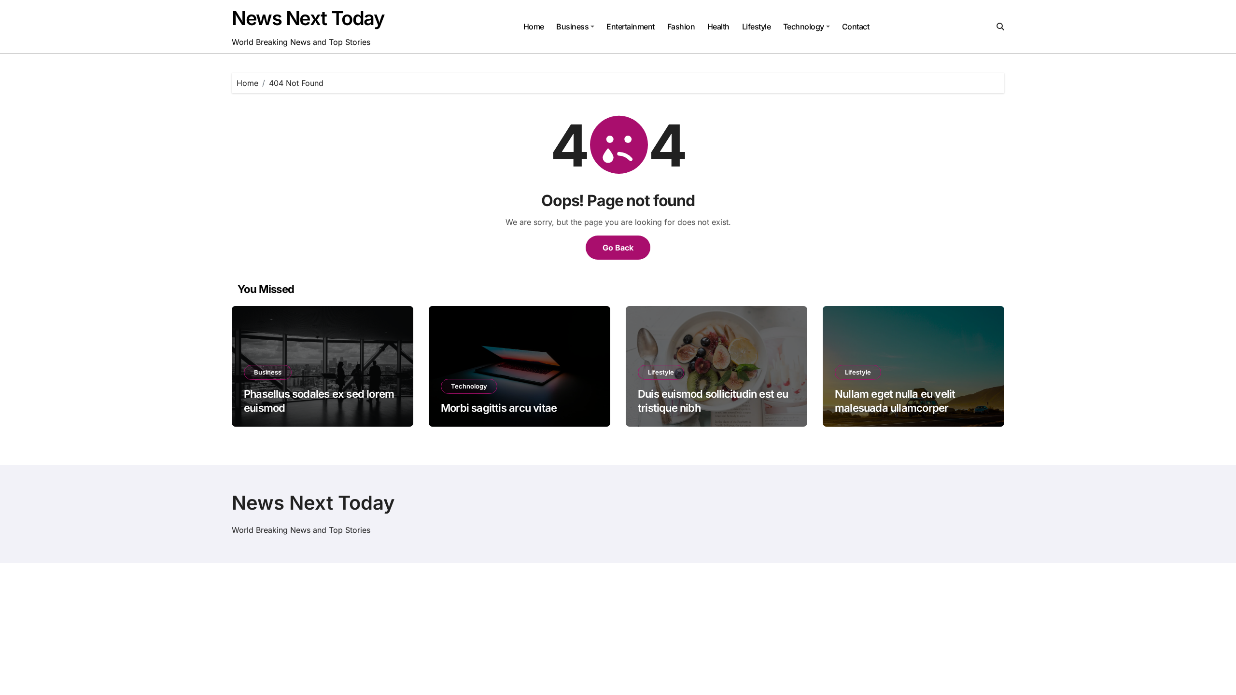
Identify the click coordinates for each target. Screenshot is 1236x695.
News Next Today (308, 18)
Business (572, 26)
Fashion (681, 26)
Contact (856, 26)
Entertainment (630, 26)
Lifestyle (756, 26)
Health (718, 26)
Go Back (618, 247)
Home (533, 26)
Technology (803, 26)
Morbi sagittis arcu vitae (499, 408)
